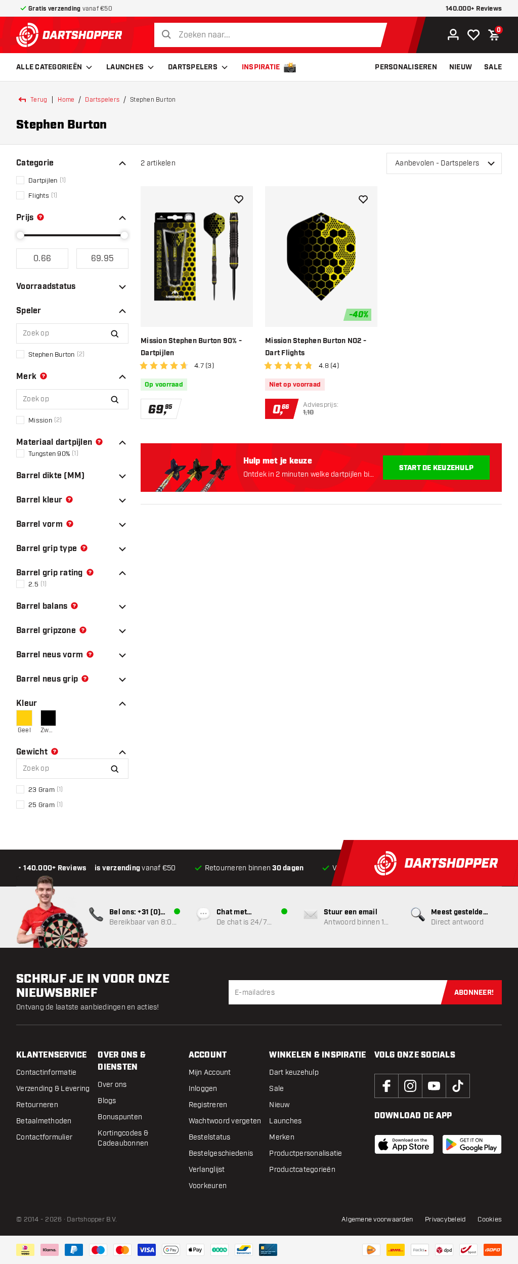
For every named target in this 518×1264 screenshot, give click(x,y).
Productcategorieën (302, 1169)
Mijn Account (210, 1072)
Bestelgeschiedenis (221, 1153)
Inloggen (203, 1088)
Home (66, 99)
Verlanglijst (207, 1169)
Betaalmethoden (44, 1121)
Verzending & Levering (53, 1088)
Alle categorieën (49, 67)
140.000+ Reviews (474, 9)
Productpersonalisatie (305, 1153)
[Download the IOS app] (404, 1144)
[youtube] (434, 1086)
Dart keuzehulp (294, 1072)
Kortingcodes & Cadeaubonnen (123, 1138)
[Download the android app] (472, 1144)
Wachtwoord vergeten (225, 1121)
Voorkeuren (208, 1186)
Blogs (107, 1101)
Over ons (112, 1084)
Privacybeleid (445, 1219)
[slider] (20, 235)
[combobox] (273, 35)
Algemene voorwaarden (377, 1219)
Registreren (208, 1105)
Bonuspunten (120, 1117)
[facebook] (386, 1086)
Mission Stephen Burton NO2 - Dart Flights (315, 347)
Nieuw (279, 1105)
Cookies (490, 1219)
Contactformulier (44, 1137)
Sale (276, 1088)
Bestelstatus (210, 1137)
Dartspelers (193, 67)
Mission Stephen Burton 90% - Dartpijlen (191, 347)
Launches (125, 67)
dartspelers (102, 99)
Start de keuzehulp (436, 468)
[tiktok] (458, 1086)
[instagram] (410, 1086)
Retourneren (37, 1105)
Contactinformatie (46, 1072)
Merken (281, 1137)
